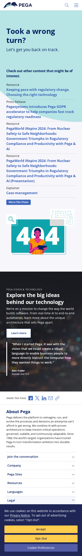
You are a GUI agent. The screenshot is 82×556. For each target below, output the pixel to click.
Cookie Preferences (41, 548)
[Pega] (18, 5)
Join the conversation (22, 457)
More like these (18, 202)
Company (14, 465)
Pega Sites (14, 474)
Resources (14, 483)
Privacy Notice (20, 515)
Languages (15, 492)
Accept (41, 529)
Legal (11, 500)
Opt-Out (41, 538)
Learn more (18, 333)
